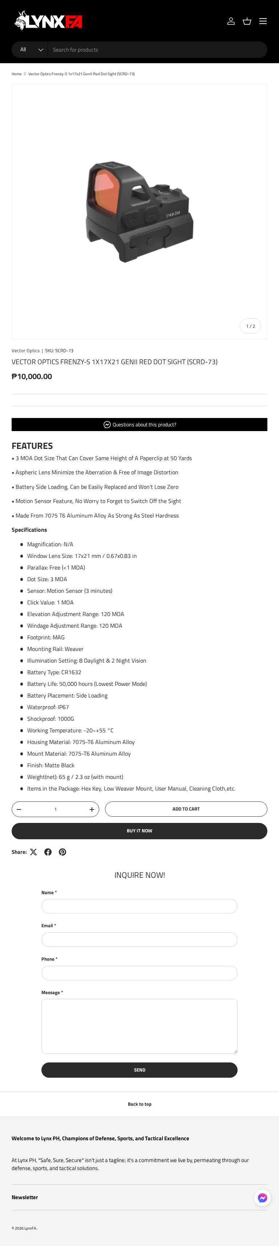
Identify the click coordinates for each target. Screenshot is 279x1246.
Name (47, 892)
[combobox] (139, 49)
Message (50, 992)
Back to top (139, 1104)
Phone (47, 959)
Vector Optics (26, 350)
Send (139, 1069)
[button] (247, 21)
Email (47, 925)
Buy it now (139, 830)
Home (17, 74)
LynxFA (30, 1228)
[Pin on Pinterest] (62, 852)
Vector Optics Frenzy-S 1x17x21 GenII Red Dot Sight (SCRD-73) (81, 74)
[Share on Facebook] (48, 852)
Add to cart (186, 808)
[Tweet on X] (33, 852)
